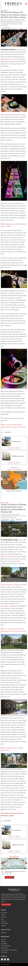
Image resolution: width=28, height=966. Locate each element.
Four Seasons (7, 54)
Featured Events (14, 856)
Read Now (11, 447)
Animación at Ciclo (9, 59)
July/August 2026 (16, 441)
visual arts (3, 869)
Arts (2, 887)
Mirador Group (18, 657)
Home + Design (4, 502)
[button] (2, 478)
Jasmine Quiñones (18, 939)
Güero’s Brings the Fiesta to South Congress (14, 491)
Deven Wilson (5, 519)
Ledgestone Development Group (10, 556)
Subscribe (17, 447)
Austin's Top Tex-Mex (14, 469)
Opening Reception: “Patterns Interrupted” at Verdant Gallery (15, 872)
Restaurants (4, 10)
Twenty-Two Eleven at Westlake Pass (11, 585)
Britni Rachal (5, 901)
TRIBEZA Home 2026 (17, 456)
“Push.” (6, 958)
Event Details (9, 877)
